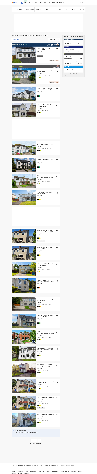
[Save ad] (57, 49)
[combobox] (28, 9)
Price (47, 9)
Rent (41, 2)
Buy (22, 2)
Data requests (55, 471)
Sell (49, 2)
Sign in (83, 2)
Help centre (80, 471)
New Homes (35, 2)
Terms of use (20, 471)
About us (13, 471)
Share (45, 2)
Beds (60, 9)
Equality (48, 471)
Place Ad (79, 2)
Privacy (26, 471)
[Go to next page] (39, 440)
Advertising (74, 471)
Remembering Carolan (64, 471)
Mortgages (62, 2)
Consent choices (41, 471)
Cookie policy (33, 471)
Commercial (55, 2)
